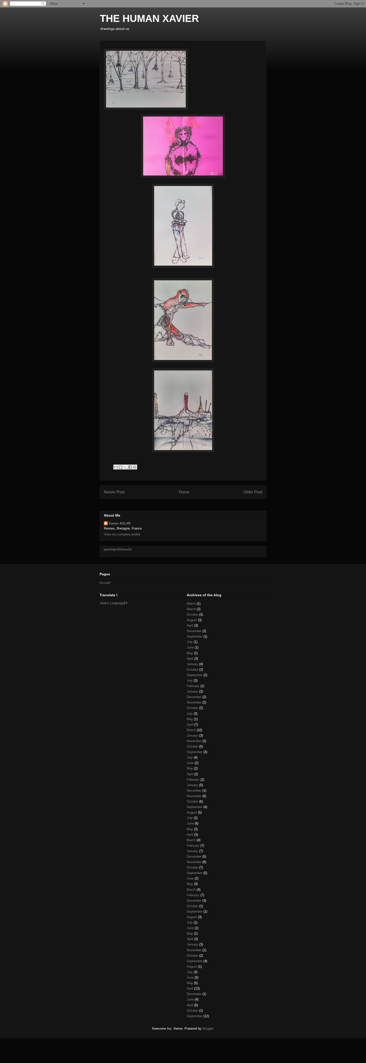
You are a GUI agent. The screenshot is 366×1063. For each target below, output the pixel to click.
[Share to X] (125, 467)
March (191, 603)
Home (184, 492)
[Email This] (115, 467)
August (192, 620)
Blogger (207, 1028)
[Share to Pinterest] (134, 467)
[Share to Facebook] (129, 467)
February (193, 686)
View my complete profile (122, 534)
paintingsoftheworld (117, 549)
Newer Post (114, 492)
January (192, 664)
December (194, 631)
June (190, 647)
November (194, 702)
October (192, 614)
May (190, 653)
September (194, 636)
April (190, 625)
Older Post (253, 492)
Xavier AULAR (119, 523)
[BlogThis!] (120, 467)
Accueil (105, 583)
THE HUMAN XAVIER (149, 18)
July (190, 642)
